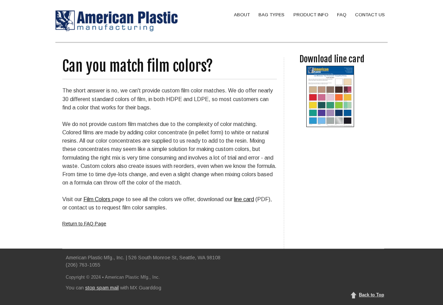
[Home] (116, 21)
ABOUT (242, 14)
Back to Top (371, 295)
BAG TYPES (271, 14)
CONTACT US (370, 14)
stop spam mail (102, 287)
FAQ (341, 14)
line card (244, 199)
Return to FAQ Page (84, 223)
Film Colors (97, 199)
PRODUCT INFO (310, 14)
